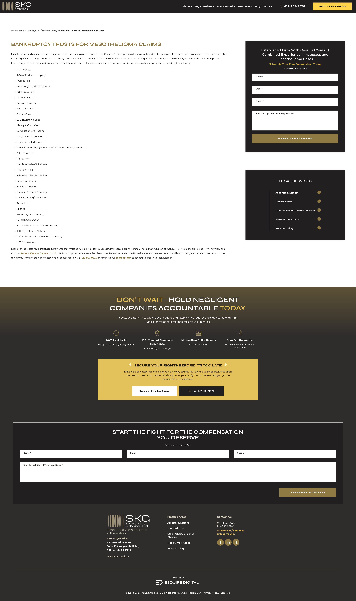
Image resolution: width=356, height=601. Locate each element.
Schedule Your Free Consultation (295, 138)
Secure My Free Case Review (155, 391)
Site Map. (225, 593)
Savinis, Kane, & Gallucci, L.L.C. (25, 30)
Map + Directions (118, 556)
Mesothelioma (49, 30)
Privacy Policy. (211, 593)
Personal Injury (285, 228)
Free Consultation (332, 6)
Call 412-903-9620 (203, 391)
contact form (123, 257)
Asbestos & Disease (287, 192)
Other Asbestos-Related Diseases (295, 210)
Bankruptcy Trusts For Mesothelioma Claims (81, 30)
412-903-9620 (89, 257)
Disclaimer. (195, 593)
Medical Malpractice (287, 219)
